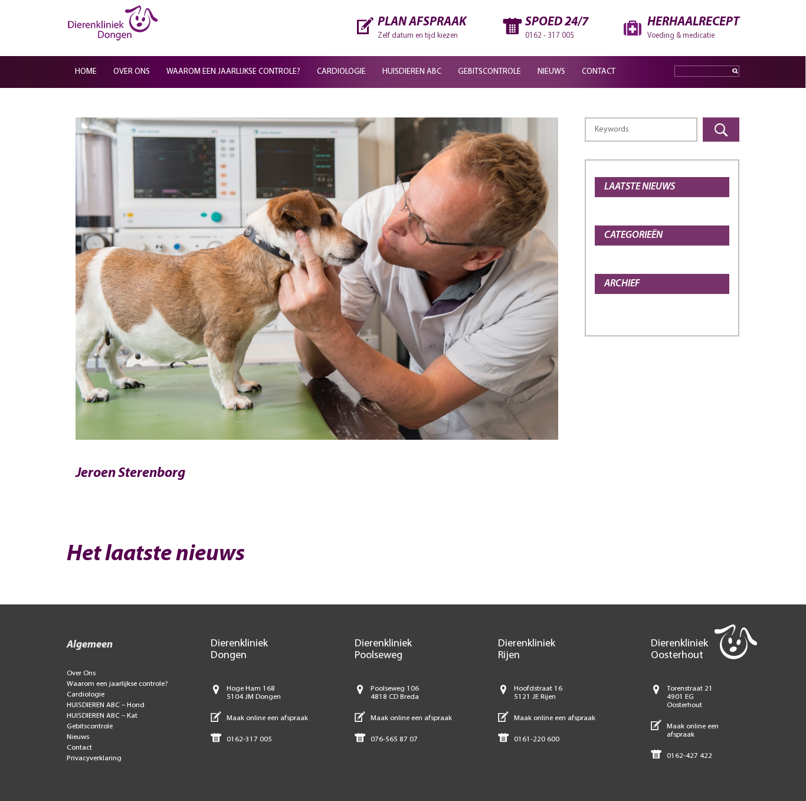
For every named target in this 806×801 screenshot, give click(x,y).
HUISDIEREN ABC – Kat (102, 716)
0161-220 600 (536, 739)
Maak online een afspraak (267, 718)
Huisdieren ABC (411, 71)
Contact (598, 71)
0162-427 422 (689, 756)
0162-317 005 (249, 739)
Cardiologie (341, 71)
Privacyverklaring (94, 758)
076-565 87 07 (394, 739)
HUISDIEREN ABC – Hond (106, 705)
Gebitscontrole (489, 71)
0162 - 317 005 (549, 36)
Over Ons (131, 71)
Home (86, 71)
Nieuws (551, 71)
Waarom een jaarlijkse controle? (233, 71)
